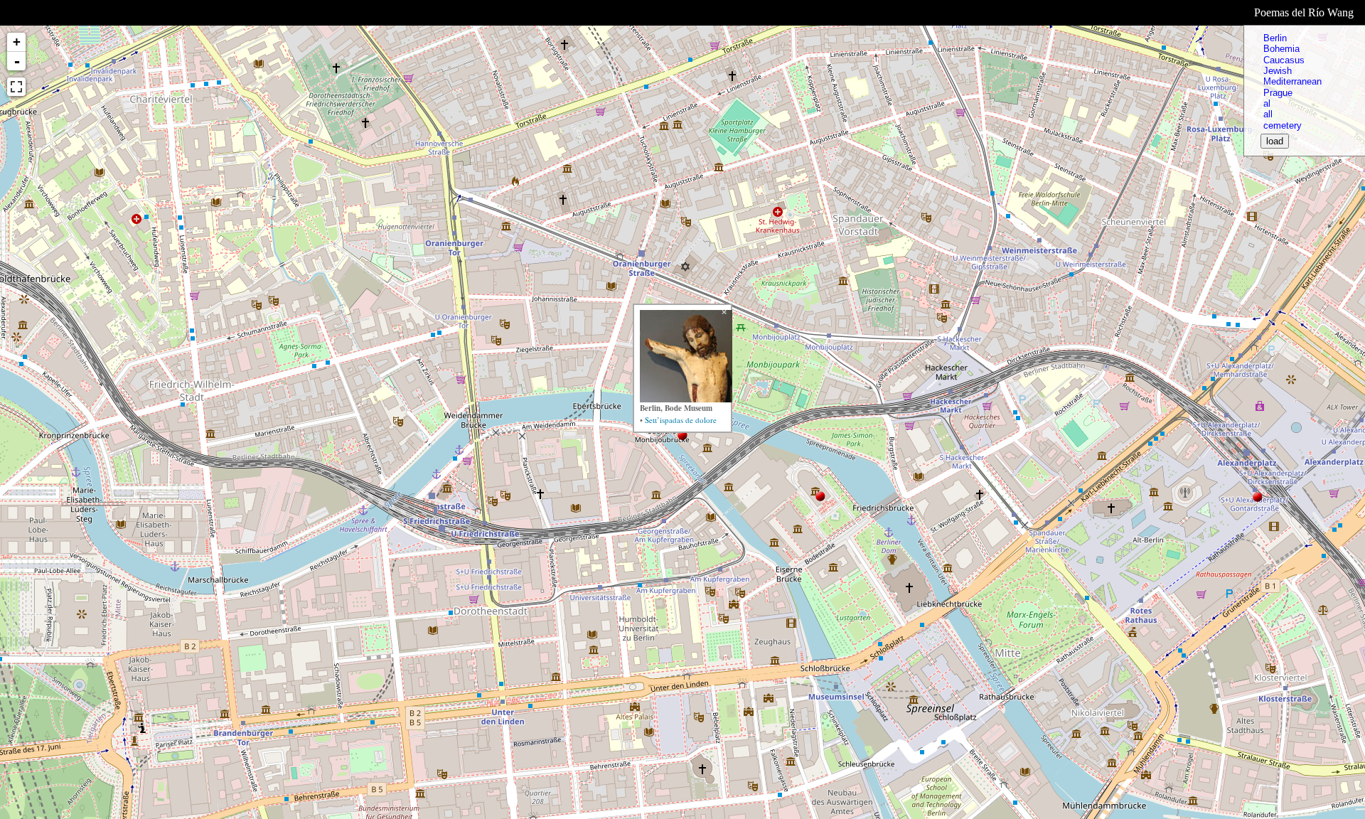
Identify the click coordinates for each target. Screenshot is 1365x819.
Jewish (1277, 70)
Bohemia (1281, 48)
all (1268, 114)
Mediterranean (1292, 81)
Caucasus (1284, 60)
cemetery (1282, 125)
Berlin (1275, 38)
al (1266, 103)
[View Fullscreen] (16, 86)
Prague (1277, 92)
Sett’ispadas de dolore (681, 419)
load (1274, 141)
